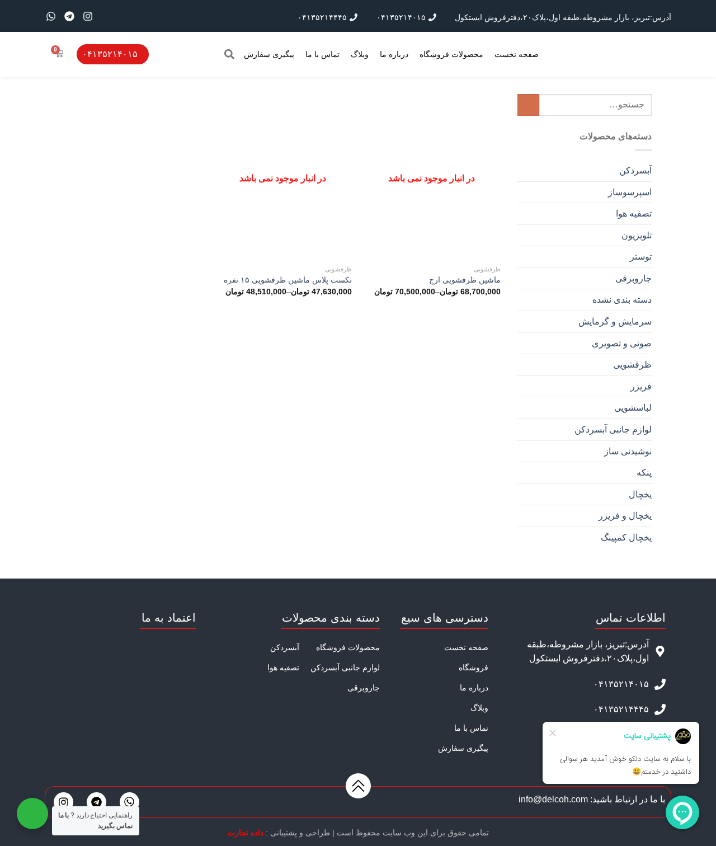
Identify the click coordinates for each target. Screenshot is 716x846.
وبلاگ (360, 54)
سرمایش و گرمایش (615, 321)
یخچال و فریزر (625, 515)
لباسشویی (633, 407)
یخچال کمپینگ (626, 537)
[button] (229, 54)
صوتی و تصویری (622, 343)
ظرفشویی (632, 364)
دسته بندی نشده (622, 299)
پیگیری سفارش (269, 54)
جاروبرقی (633, 278)
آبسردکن (635, 170)
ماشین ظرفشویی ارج (465, 279)
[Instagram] (88, 16)
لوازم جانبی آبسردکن (613, 429)
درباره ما (394, 54)
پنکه (644, 472)
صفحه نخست (516, 54)
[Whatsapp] (51, 16)
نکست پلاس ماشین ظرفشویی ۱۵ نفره (288, 279)
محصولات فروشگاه (451, 54)
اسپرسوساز (630, 192)
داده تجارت (245, 832)
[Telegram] (69, 16)
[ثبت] (528, 105)
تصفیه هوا (634, 213)
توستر (641, 256)
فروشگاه (473, 667)
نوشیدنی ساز (628, 451)
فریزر (641, 386)
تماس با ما (322, 54)
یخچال (640, 494)
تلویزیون (636, 235)
